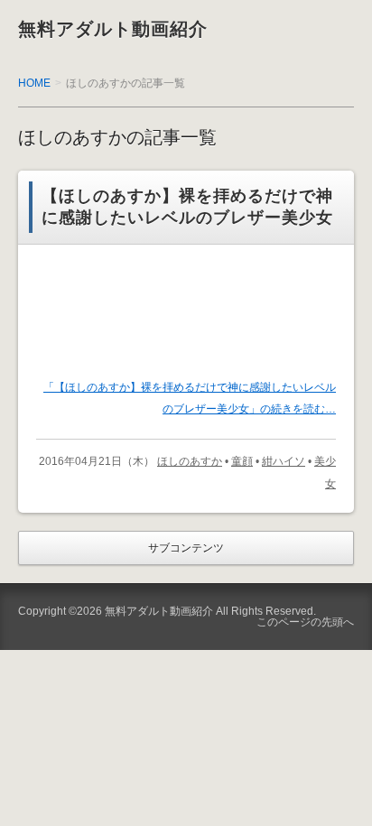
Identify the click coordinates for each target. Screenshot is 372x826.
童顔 (242, 461)
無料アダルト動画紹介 (113, 29)
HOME (34, 83)
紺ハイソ (283, 461)
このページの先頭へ (305, 622)
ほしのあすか (189, 461)
